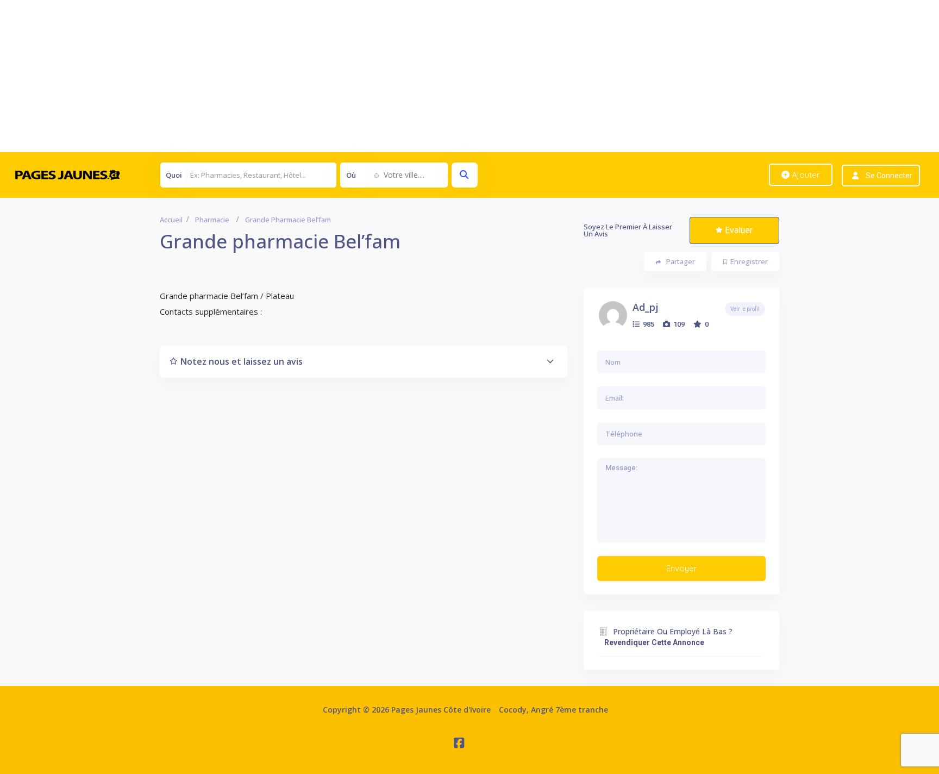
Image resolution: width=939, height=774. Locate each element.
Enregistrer (749, 261)
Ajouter (805, 175)
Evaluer (739, 230)
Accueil (171, 219)
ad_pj (646, 307)
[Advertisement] (326, 76)
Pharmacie (212, 219)
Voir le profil (745, 309)
